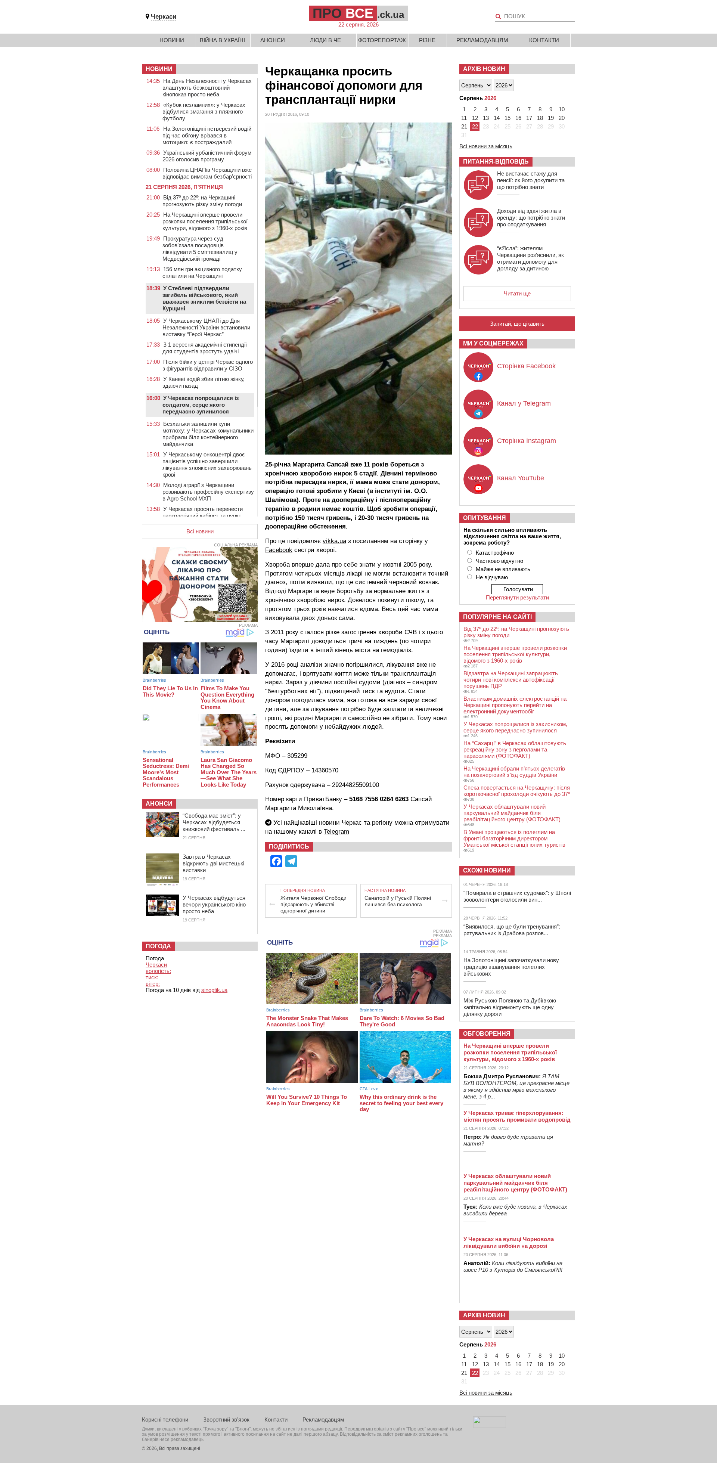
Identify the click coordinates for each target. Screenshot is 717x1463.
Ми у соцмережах (493, 343)
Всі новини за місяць (485, 146)
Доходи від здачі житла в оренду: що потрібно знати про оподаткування (531, 217)
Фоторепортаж (382, 40)
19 (551, 118)
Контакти (544, 40)
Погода (158, 946)
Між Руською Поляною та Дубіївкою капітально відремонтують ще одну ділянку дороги (509, 1007)
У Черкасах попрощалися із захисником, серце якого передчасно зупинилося (515, 727)
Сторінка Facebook (526, 366)
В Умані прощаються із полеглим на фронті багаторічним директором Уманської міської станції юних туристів (514, 838)
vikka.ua (334, 541)
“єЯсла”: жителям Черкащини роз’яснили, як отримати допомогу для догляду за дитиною (530, 258)
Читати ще (517, 293)
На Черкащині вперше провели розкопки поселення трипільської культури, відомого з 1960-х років (205, 221)
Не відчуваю (492, 577)
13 (486, 118)
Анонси (272, 40)
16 (518, 118)
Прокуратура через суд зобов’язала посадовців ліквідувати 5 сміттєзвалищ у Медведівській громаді (200, 248)
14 (497, 118)
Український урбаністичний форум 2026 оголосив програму (206, 155)
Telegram (336, 831)
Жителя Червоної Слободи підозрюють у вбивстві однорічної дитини (313, 904)
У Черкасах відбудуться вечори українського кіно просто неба (214, 904)
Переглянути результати (517, 597)
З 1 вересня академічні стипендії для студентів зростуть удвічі (204, 347)
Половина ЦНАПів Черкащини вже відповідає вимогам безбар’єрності (207, 173)
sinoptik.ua (214, 990)
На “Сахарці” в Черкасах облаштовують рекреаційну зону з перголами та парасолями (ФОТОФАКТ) (514, 749)
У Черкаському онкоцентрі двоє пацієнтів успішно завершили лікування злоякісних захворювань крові (207, 464)
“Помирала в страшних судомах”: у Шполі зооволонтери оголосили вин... (517, 896)
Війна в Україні (222, 40)
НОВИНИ (159, 69)
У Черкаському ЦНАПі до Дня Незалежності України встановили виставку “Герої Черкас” (206, 327)
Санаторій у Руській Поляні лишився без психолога (397, 901)
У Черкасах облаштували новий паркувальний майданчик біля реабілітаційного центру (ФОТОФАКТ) (512, 812)
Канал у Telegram (524, 403)
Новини (171, 40)
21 (464, 126)
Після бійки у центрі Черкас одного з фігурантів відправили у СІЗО (207, 365)
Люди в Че (325, 40)
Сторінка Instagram (526, 440)
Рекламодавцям (482, 40)
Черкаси (163, 16)
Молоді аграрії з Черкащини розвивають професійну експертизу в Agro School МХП (208, 492)
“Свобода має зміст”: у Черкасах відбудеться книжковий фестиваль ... (214, 822)
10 (562, 109)
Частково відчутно (499, 561)
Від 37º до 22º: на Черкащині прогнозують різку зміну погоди (202, 200)
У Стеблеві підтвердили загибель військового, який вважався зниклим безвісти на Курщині (204, 298)
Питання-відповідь (496, 161)
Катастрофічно (495, 552)
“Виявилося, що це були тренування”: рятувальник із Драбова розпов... (511, 929)
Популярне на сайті (497, 617)
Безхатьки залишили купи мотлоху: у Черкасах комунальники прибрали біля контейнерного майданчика (208, 434)
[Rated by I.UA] (489, 1426)
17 (529, 118)
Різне (427, 40)
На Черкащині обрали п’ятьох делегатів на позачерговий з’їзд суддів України (514, 771)
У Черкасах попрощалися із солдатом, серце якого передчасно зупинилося (200, 405)
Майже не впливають (503, 569)
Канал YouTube (520, 478)
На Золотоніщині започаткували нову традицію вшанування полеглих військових (511, 967)
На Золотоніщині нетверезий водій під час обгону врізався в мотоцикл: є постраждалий (206, 135)
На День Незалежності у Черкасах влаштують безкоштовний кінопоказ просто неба (207, 87)
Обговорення (486, 1033)
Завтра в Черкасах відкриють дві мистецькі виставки (213, 863)
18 (540, 118)
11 (464, 118)
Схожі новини (487, 870)
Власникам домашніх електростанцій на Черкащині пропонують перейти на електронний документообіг (515, 705)
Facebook (278, 550)
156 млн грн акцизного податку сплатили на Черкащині (202, 272)
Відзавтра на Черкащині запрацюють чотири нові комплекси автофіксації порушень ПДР (510, 679)
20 (562, 118)
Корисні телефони (165, 1419)
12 (475, 118)
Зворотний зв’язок (226, 1419)
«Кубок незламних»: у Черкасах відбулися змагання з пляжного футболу (203, 111)
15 (507, 118)
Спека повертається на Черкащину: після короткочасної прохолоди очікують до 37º (516, 790)
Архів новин (484, 69)
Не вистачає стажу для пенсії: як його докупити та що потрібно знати (531, 180)
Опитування (484, 518)
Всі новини (200, 531)
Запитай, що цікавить (517, 323)
